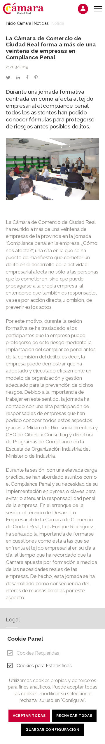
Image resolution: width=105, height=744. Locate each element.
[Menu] (98, 9)
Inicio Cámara (18, 23)
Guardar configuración (52, 730)
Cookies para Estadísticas (44, 665)
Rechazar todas (74, 716)
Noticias (41, 23)
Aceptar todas (29, 716)
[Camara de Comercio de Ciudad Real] (26, 8)
